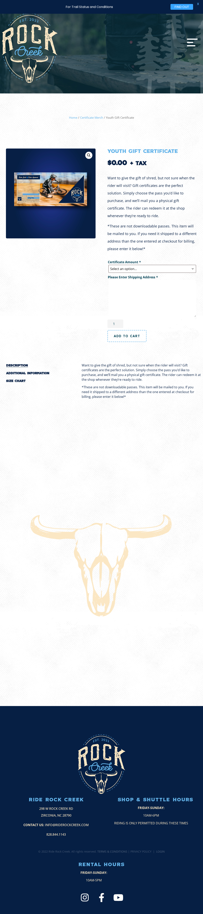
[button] (88, 155)
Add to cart (127, 336)
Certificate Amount (124, 262)
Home (73, 117)
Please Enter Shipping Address (133, 277)
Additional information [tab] (27, 373)
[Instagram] (84, 897)
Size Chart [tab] (16, 381)
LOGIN (160, 851)
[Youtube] (118, 897)
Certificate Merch (91, 117)
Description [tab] (17, 365)
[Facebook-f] (101, 897)
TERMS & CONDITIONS (112, 851)
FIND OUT (181, 7)
